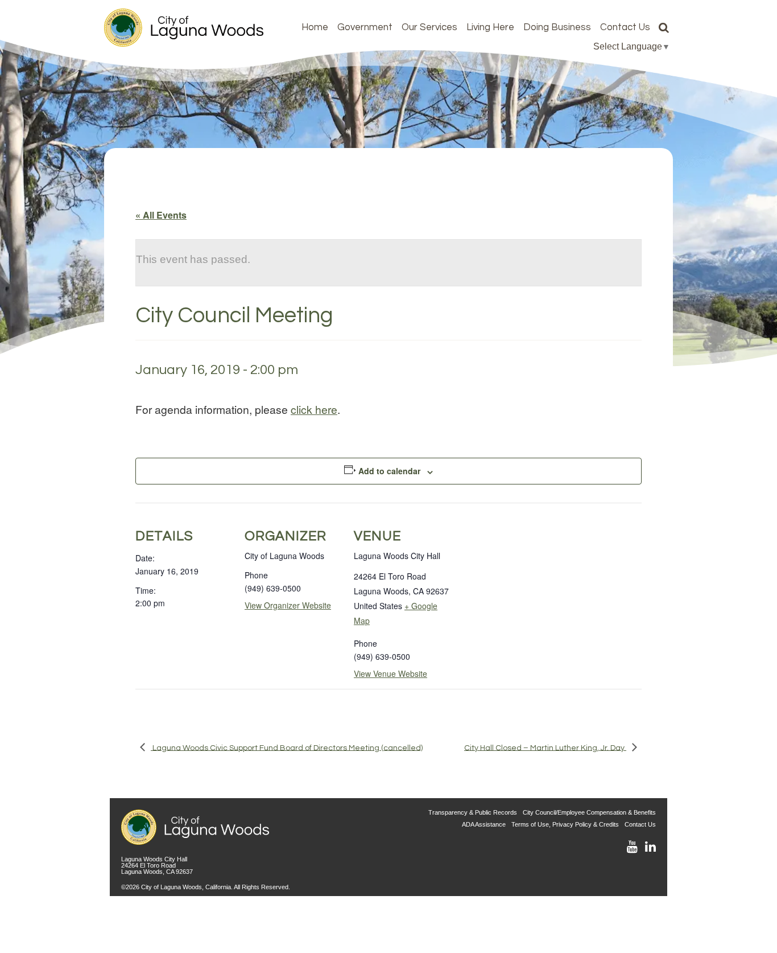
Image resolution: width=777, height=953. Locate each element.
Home (314, 27)
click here (314, 409)
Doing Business (557, 27)
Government (364, 27)
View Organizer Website (288, 605)
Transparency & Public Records (472, 812)
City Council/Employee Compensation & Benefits (589, 812)
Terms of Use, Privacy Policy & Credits (565, 824)
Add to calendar (389, 470)
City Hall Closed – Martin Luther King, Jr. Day (545, 747)
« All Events (161, 214)
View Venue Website (390, 673)
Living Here (490, 27)
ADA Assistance (484, 824)
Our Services (429, 27)
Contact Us (625, 27)
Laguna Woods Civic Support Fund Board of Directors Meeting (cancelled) (287, 747)
